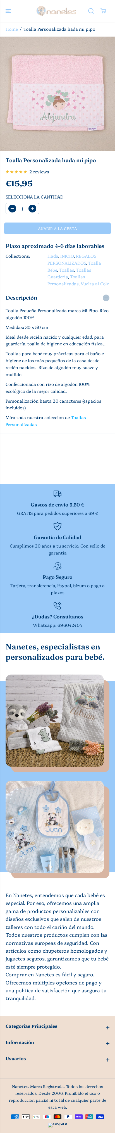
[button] (9, 11)
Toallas (66, 270)
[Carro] (103, 11)
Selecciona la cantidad (34, 197)
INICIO (67, 256)
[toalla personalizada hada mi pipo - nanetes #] (57, 94)
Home (12, 29)
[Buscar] (91, 11)
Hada (52, 256)
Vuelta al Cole (95, 283)
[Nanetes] (56, 11)
